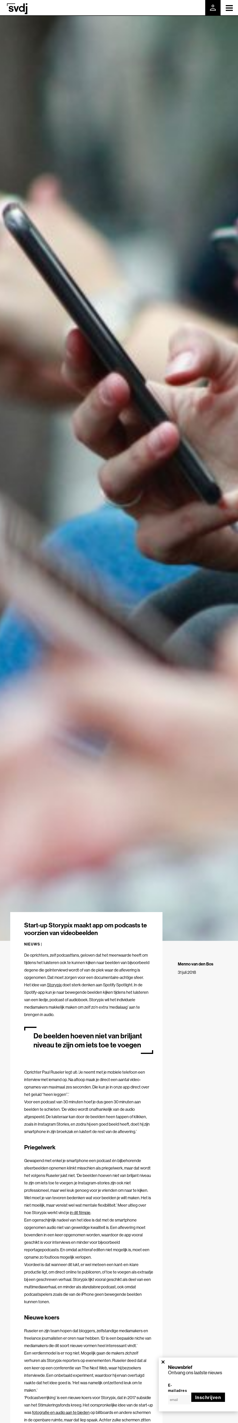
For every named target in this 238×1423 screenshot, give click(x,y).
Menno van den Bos (195, 964)
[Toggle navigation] (229, 7)
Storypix (54, 985)
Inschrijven (208, 1397)
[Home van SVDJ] (17, 8)
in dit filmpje (80, 1212)
